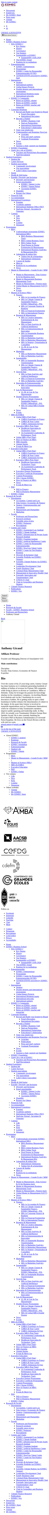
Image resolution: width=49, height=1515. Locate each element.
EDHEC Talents (17, 751)
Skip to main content (9, 2)
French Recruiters (28, 114)
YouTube (9, 920)
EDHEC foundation (19, 744)
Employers (10, 13)
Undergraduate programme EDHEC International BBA (30, 233)
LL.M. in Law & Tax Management (29, 348)
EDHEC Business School (16, 42)
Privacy (9, 938)
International (16, 80)
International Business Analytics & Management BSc (33, 251)
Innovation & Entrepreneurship (28, 383)
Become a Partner (23, 119)
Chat (8, 922)
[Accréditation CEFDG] (15, 858)
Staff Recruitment (23, 155)
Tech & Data (21, 372)
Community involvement (26, 166)
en (7, 28)
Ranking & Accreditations (26, 62)
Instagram (10, 915)
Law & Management (24, 390)
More (8, 925)
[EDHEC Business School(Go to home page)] (8, 6)
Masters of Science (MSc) (21, 293)
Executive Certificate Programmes (29, 473)
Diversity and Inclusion (25, 180)
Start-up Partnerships (29, 123)
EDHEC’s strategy (18, 738)
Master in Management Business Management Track (29, 280)
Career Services (17, 161)
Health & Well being (19, 175)
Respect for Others (23, 193)
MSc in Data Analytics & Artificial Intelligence (31, 325)
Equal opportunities (24, 182)
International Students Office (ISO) (30, 207)
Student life (15, 159)
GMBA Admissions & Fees (32, 424)
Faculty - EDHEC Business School (20, 610)
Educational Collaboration (31, 128)
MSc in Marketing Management (33, 340)
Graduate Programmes (30, 139)
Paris (18, 220)
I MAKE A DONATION (11, 33)
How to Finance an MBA (26, 440)
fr (6, 26)
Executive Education (19, 449)
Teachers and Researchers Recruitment (31, 152)
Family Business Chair (25, 568)
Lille (18, 216)
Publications (16, 589)
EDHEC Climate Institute (26, 532)
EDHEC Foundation (19, 148)
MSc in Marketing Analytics (32, 338)
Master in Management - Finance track (31, 284)
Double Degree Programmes (27, 397)
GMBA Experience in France (32, 419)
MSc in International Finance (32, 313)
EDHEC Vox (16, 591)
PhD (13, 487)
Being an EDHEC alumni (26, 100)
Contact (9, 929)
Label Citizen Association (26, 171)
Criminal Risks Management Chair (30, 571)
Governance (21, 51)
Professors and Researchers (27, 516)
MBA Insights (21, 442)
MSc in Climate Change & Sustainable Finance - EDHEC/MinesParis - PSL (31, 301)
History (19, 48)
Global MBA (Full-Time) (26, 417)
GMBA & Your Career (30, 421)
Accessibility (11, 940)
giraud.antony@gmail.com (11, 724)
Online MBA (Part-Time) (26, 437)
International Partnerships (31, 125)
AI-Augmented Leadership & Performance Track (32, 434)
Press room (10, 17)
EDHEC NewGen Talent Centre (29, 548)
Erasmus (19, 202)
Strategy (19, 82)
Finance (19, 295)
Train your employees (24, 130)
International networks (25, 96)
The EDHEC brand (24, 60)
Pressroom (10, 931)
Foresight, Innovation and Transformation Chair (26, 576)
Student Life (16, 749)
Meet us (19, 263)
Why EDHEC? (17, 44)
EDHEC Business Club (30, 121)
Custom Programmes (24, 476)
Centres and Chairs (18, 528)
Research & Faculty (14, 496)
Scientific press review (25, 521)
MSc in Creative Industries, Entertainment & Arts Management (32, 319)
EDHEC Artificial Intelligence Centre (31, 541)
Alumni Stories (22, 444)
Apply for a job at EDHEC (22, 150)
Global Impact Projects (25, 87)
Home (8, 39)
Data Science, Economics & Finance (30, 503)
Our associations (22, 168)
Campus (14, 213)
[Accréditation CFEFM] (11, 872)
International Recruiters (30, 116)
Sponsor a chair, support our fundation (31, 146)
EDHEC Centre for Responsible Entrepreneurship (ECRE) (29, 72)
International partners (24, 85)
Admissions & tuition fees (26, 254)
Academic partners (23, 204)
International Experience (20, 200)
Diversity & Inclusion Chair (27, 555)
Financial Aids (16, 195)
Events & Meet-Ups (24, 446)
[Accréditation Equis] (11, 830)
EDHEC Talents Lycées (30, 184)
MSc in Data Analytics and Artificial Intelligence (31, 375)
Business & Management (26, 315)
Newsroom (10, 10)
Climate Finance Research (21, 586)
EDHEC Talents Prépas (30, 186)
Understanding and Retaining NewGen (31, 132)
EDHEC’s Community (20, 98)
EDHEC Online (17, 494)
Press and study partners (30, 137)
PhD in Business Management (28, 492)
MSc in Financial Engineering (33, 311)
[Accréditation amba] (18, 814)
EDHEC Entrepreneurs (25, 67)
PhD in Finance (22, 489)
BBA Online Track (28, 243)
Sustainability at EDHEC (26, 55)
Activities (25, 134)
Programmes (21, 69)
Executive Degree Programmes (28, 471)
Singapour (15, 785)
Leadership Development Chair (28, 566)
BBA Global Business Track (32, 241)
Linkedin (9, 918)
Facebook (10, 913)
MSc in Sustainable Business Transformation (32, 334)
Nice (18, 218)
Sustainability (21, 358)
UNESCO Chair (22, 580)
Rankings (15, 740)
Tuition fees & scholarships (32, 256)
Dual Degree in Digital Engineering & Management (32, 246)
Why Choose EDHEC (25, 478)
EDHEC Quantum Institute (27, 539)
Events (18, 143)
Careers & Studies (23, 261)
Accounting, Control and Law (28, 501)
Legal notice (11, 936)
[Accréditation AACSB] (15, 844)
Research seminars (23, 519)
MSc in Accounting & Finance (33, 297)
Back (3, 618)
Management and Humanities (27, 510)
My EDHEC (11, 22)
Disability (20, 191)
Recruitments (21, 525)
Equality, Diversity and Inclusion (24, 177)
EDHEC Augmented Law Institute (30, 530)
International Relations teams (27, 94)
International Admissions (31, 259)
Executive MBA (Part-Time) (27, 426)
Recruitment (11, 933)
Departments (16, 498)
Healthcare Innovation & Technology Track (31, 429)
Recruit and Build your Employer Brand (32, 112)
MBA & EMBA (17, 415)
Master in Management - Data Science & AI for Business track (31, 276)
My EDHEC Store (13, 15)
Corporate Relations (19, 110)
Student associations (19, 164)
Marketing (20, 351)
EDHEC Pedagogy (23, 523)
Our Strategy (21, 53)
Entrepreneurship (18, 64)
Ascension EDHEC (29, 189)
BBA (13, 229)
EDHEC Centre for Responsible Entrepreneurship (29, 545)
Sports (13, 173)
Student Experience (13, 157)
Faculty (14, 514)
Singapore (20, 225)
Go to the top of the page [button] (11, 729)
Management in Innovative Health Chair (32, 573)
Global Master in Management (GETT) (31, 286)
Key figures (20, 46)
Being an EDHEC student (26, 103)
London (19, 223)
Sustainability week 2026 (31, 58)
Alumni (9, 19)
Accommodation (17, 198)
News (18, 141)
